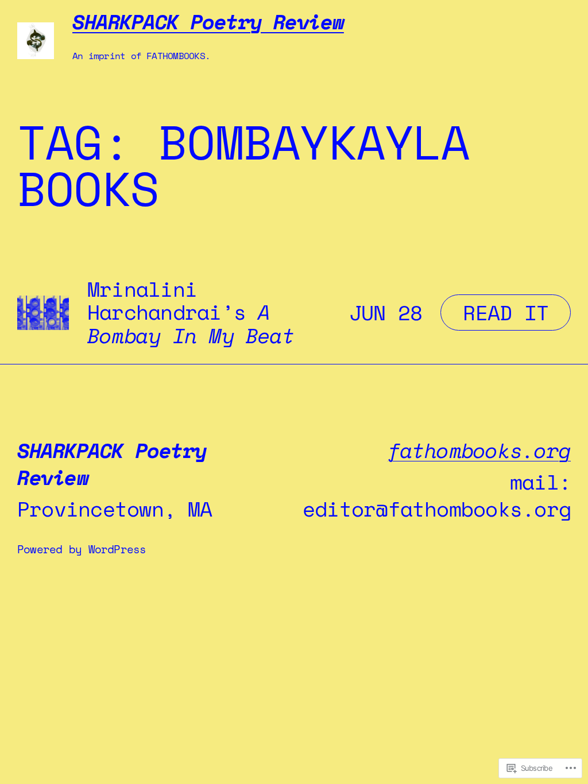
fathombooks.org (479, 450)
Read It (494, 312)
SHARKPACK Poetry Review (208, 21)
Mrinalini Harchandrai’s (191, 313)
